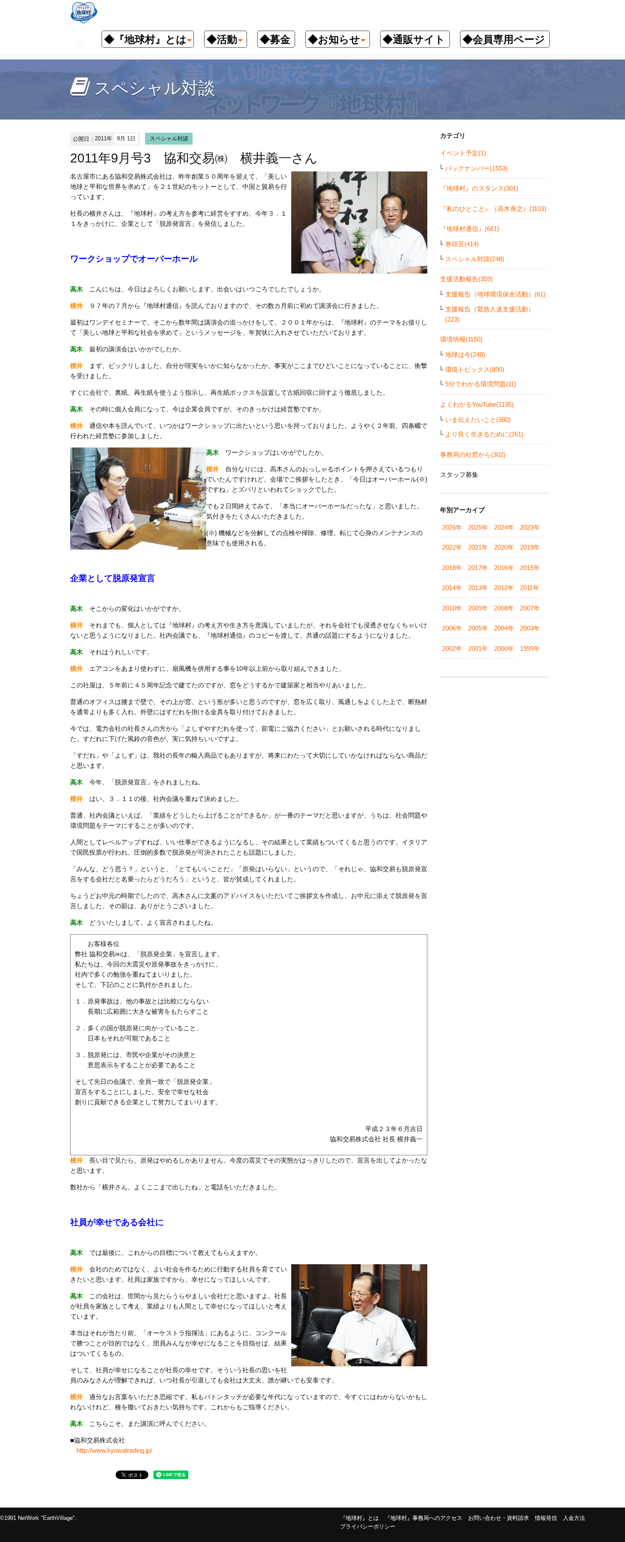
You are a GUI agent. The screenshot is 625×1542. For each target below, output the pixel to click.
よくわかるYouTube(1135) (477, 404)
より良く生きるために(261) (484, 434)
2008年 (504, 608)
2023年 (530, 527)
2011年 (529, 587)
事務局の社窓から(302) (473, 454)
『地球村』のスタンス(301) (479, 188)
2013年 (478, 587)
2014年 (452, 587)
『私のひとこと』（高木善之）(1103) (493, 208)
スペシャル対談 (169, 138)
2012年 (504, 587)
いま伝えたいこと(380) (478, 419)
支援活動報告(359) (466, 278)
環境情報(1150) (461, 339)
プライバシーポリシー (367, 1526)
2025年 (478, 527)
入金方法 (574, 1518)
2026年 (452, 527)
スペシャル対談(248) (474, 258)
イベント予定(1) (463, 153)
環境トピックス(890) (474, 369)
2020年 (504, 547)
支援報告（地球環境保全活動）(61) (495, 294)
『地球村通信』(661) (469, 228)
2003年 (530, 628)
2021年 (478, 547)
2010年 (452, 608)
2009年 (478, 608)
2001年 (478, 648)
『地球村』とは (359, 1518)
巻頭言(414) (462, 244)
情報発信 (546, 1518)
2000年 (504, 648)
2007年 (530, 608)
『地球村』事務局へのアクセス (423, 1518)
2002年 (452, 648)
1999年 (530, 648)
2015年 (530, 567)
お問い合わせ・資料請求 (498, 1518)
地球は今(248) (465, 354)
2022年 (452, 547)
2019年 (530, 547)
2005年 (478, 628)
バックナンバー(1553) (476, 168)
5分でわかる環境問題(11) (480, 384)
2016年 (504, 567)
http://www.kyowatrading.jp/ (114, 1450)
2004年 (504, 628)
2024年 (504, 527)
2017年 (478, 567)
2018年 (452, 567)
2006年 (452, 628)
